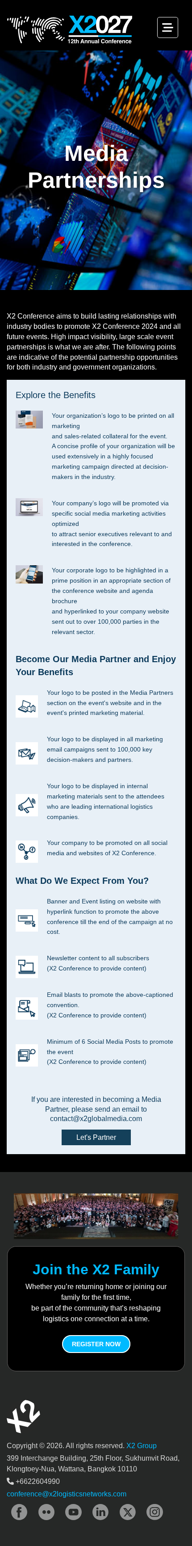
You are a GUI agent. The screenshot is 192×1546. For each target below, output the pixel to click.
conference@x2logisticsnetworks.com (66, 1494)
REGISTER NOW (96, 1344)
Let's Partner (96, 1137)
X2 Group (141, 1445)
